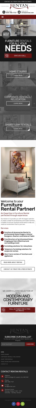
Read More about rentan (13, 262)
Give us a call (20, 56)
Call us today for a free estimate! (19, 310)
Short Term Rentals (7, 359)
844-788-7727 (9, 382)
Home (2, 352)
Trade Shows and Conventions (10, 361)
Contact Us (4, 364)
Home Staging (5, 354)
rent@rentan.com (10, 386)
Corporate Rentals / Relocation (10, 356)
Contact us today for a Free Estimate (18, 1)
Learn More (18, 75)
